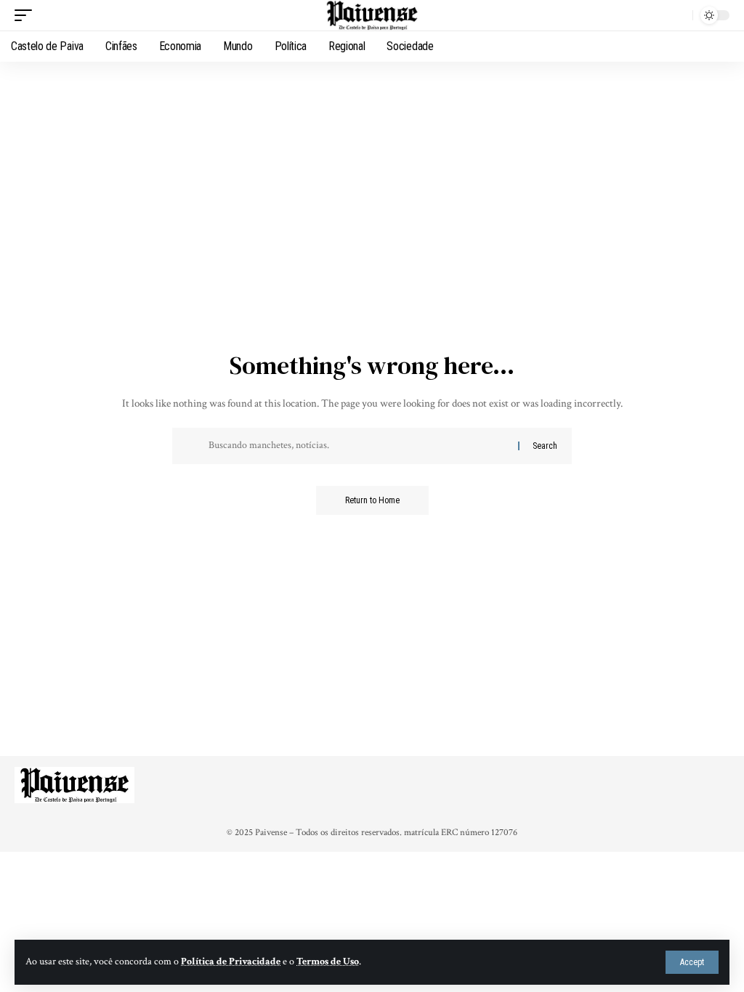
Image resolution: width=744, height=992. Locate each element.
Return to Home (372, 500)
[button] (692, 962)
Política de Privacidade (230, 961)
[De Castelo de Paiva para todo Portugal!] (372, 15)
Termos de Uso (327, 961)
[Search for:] (358, 446)
